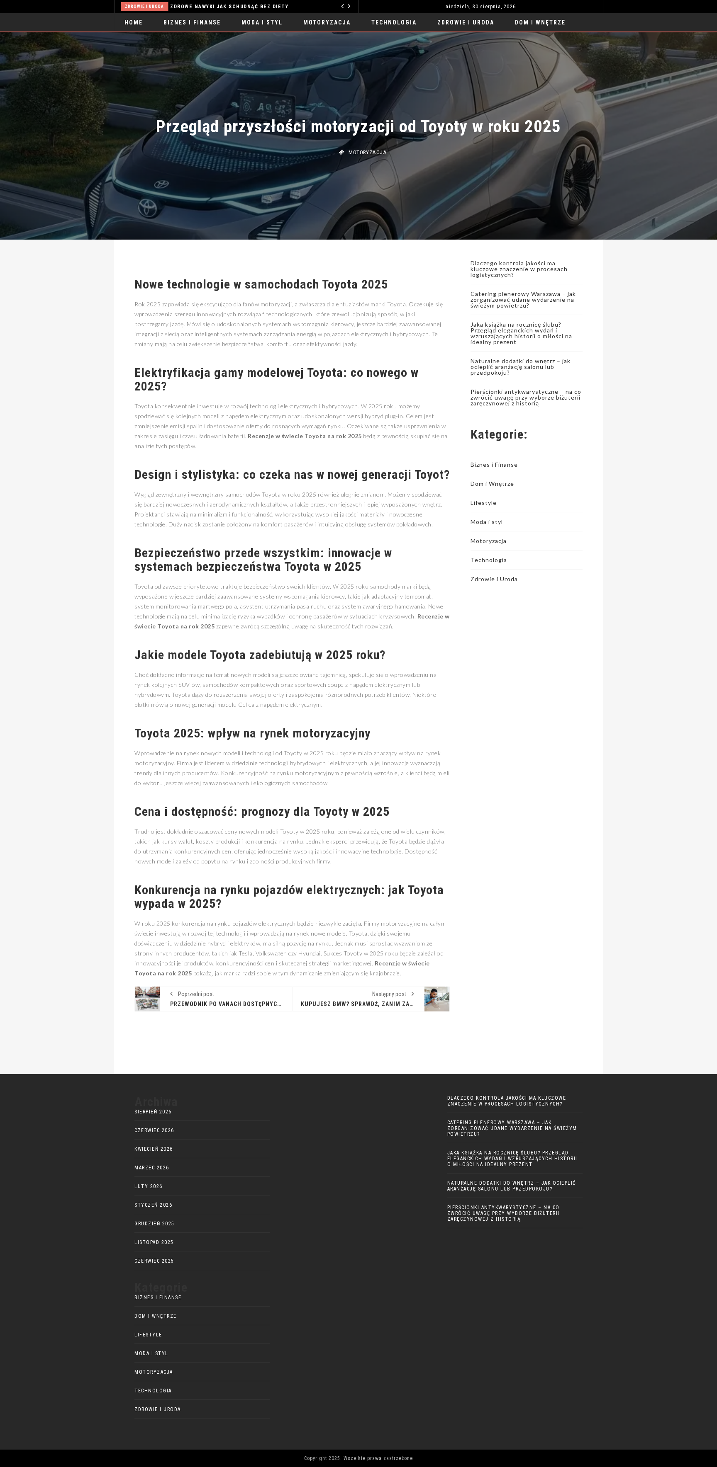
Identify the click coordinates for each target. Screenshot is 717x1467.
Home (133, 22)
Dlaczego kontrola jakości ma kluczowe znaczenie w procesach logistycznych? (519, 268)
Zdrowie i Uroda (465, 22)
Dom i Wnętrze (540, 22)
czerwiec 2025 (154, 1261)
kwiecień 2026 (153, 1149)
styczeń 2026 (153, 1205)
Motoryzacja (327, 22)
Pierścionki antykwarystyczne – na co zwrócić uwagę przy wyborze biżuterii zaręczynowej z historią (526, 397)
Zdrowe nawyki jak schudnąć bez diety (126, 7)
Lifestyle (484, 502)
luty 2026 (148, 1186)
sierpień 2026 (153, 1112)
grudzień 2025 (154, 1224)
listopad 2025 (154, 1242)
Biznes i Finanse (192, 22)
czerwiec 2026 (154, 1130)
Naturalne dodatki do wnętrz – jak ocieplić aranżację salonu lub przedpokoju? (521, 366)
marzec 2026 (151, 1168)
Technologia (269, 6)
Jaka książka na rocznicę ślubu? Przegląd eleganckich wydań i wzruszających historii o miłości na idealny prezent (521, 333)
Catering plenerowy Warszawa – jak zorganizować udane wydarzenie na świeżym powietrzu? (523, 299)
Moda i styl (262, 22)
